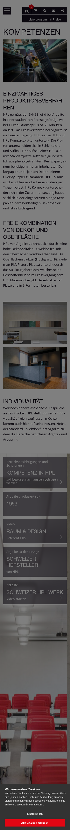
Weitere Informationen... (30, 804)
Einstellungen (35, 814)
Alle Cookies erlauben (34, 822)
